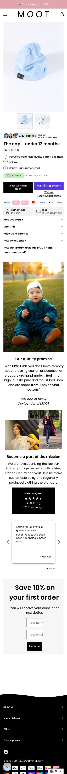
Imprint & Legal (11, 718)
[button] (8, 542)
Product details (13, 219)
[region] (33, 542)
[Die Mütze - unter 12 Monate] (25, 121)
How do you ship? (14, 240)
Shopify (39, 760)
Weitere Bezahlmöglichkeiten (49, 194)
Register (35, 646)
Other (6, 729)
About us (8, 706)
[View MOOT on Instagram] (6, 751)
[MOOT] (33, 14)
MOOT (15, 760)
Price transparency (16, 233)
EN (56, 771)
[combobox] (56, 771)
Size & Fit (9, 226)
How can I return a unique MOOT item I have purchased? (28, 250)
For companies (11, 740)
